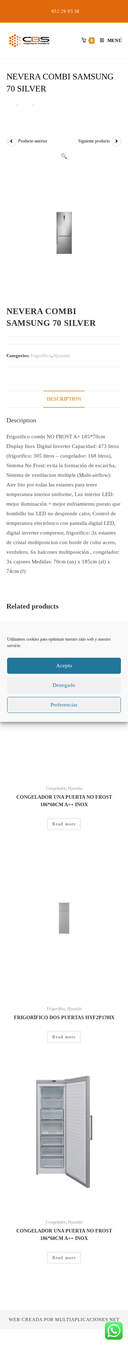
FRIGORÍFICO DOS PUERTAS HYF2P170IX (64, 1017)
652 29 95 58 (66, 11)
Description (64, 399)
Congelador (56, 788)
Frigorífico (41, 355)
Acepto (64, 665)
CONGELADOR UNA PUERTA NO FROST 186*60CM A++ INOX (64, 800)
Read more (64, 824)
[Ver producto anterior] (11, 141)
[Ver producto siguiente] (117, 141)
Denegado (64, 685)
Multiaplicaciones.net (87, 1319)
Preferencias (64, 705)
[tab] (64, 399)
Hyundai (61, 355)
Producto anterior (32, 141)
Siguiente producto (94, 141)
